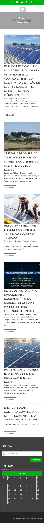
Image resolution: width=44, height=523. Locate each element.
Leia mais (10, 115)
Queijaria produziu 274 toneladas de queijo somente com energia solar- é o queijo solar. (21, 161)
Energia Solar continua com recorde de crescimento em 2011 (22, 411)
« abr (3, 507)
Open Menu (22, 9)
